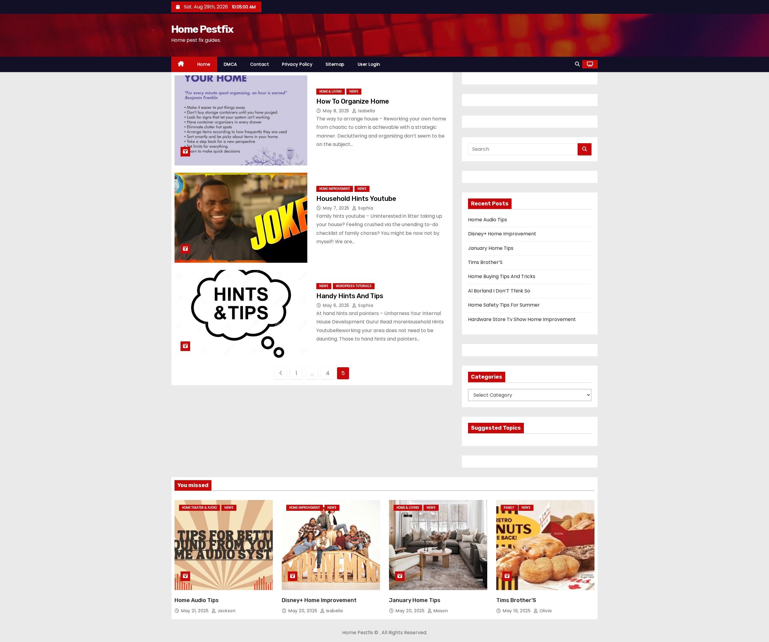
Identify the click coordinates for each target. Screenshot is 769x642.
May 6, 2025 (337, 305)
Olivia (545, 611)
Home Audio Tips (487, 219)
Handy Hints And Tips (349, 296)
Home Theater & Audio (199, 507)
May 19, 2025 (517, 611)
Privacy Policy (297, 64)
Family (509, 507)
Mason (440, 611)
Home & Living (330, 91)
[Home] (181, 64)
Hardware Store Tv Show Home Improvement (522, 319)
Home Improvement (334, 188)
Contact (259, 64)
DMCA (230, 64)
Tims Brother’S (485, 262)
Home (204, 64)
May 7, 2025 (337, 208)
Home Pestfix (202, 29)
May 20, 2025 (303, 611)
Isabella (366, 111)
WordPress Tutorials (354, 286)
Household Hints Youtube (356, 199)
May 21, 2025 (195, 611)
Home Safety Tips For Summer (504, 304)
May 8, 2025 (337, 111)
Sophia (365, 208)
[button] (577, 64)
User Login (369, 64)
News (353, 91)
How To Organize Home (352, 101)
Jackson (226, 611)
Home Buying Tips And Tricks (501, 276)
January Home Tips (490, 248)
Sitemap (335, 64)
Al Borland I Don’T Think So (499, 290)
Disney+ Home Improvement (502, 233)
